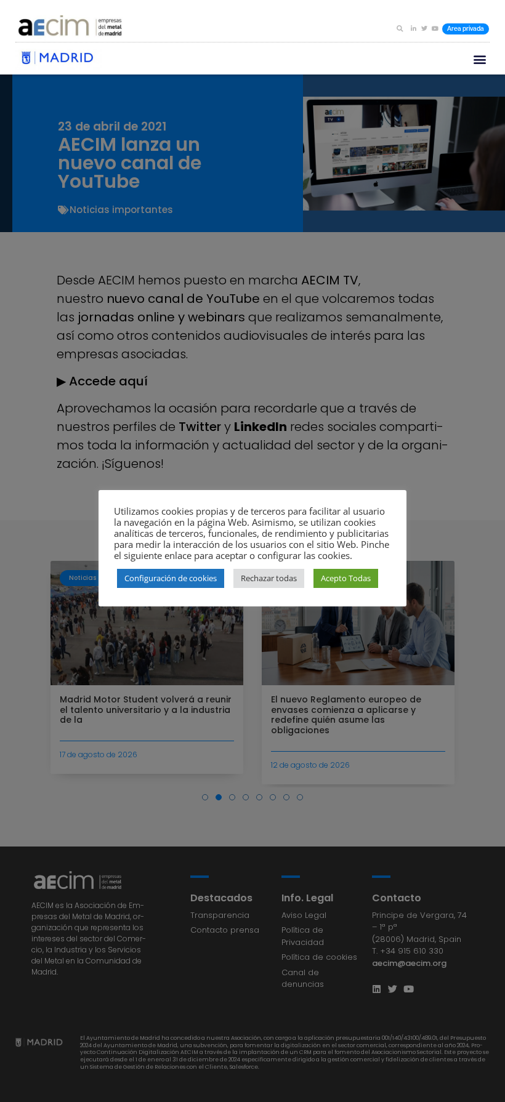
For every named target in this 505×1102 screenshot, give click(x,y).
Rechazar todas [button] (269, 578)
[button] (399, 28)
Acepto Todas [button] (346, 578)
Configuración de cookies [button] (170, 578)
